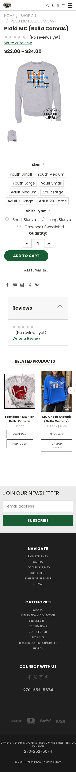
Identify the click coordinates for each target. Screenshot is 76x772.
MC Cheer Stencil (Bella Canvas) (56, 419)
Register (45, 578)
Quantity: (38, 233)
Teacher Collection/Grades (38, 643)
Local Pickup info (38, 567)
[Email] (15, 285)
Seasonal (38, 637)
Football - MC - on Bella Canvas (20, 419)
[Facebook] (7, 285)
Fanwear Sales (38, 556)
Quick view (20, 434)
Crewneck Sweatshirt (44, 226)
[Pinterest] (37, 285)
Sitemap (38, 584)
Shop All (38, 648)
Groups (38, 610)
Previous (4, 390)
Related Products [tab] (35, 361)
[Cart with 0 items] (63, 5)
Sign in (29, 578)
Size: (38, 164)
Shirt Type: (38, 211)
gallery (38, 562)
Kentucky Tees (38, 621)
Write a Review (18, 43)
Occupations (38, 626)
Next (71, 390)
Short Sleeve (24, 219)
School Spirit (38, 632)
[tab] (38, 308)
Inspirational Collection (38, 615)
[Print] (22, 285)
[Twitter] (29, 285)
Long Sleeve (60, 219)
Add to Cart (19, 443)
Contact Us (38, 573)
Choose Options (56, 445)
